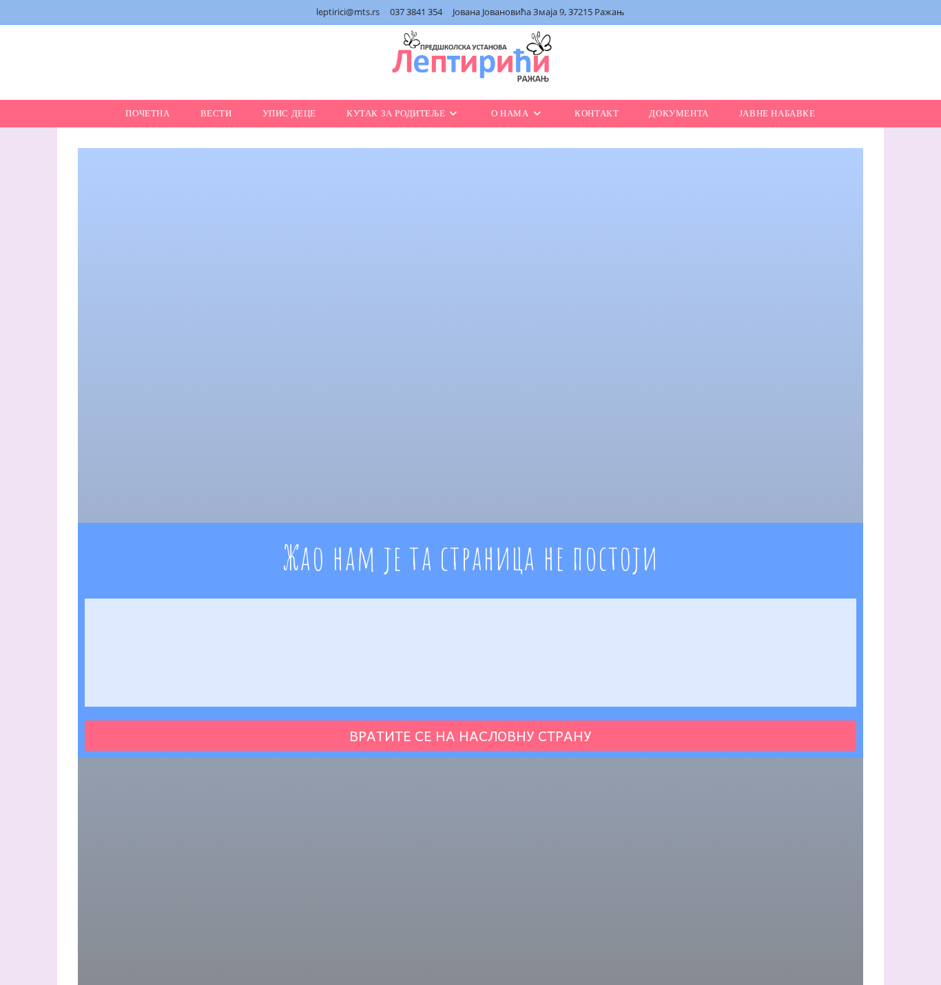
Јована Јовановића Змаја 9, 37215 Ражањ (539, 12)
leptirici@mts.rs (348, 12)
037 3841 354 (416, 12)
